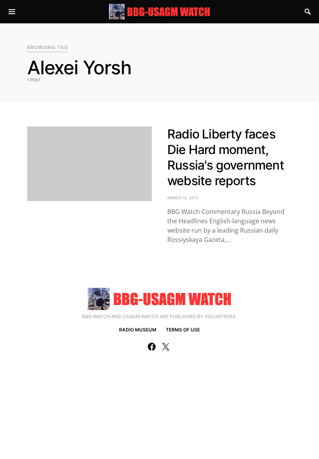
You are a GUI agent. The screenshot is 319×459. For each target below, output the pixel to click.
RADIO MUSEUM (137, 330)
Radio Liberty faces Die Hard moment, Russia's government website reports (225, 157)
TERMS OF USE (183, 330)
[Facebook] (152, 346)
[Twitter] (166, 346)
